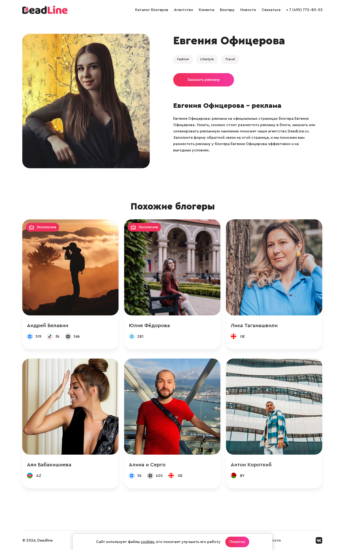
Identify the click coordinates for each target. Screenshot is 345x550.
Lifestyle (207, 59)
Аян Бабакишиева (49, 464)
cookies (147, 542)
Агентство (183, 10)
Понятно (237, 542)
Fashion (183, 59)
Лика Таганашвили (254, 325)
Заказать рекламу (203, 80)
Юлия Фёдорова (149, 325)
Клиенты (206, 10)
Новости (248, 10)
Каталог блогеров (151, 10)
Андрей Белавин (47, 325)
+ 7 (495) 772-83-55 (304, 10)
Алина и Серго (147, 464)
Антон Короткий (251, 464)
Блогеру (227, 10)
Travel (230, 59)
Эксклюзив (46, 227)
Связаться (271, 10)
